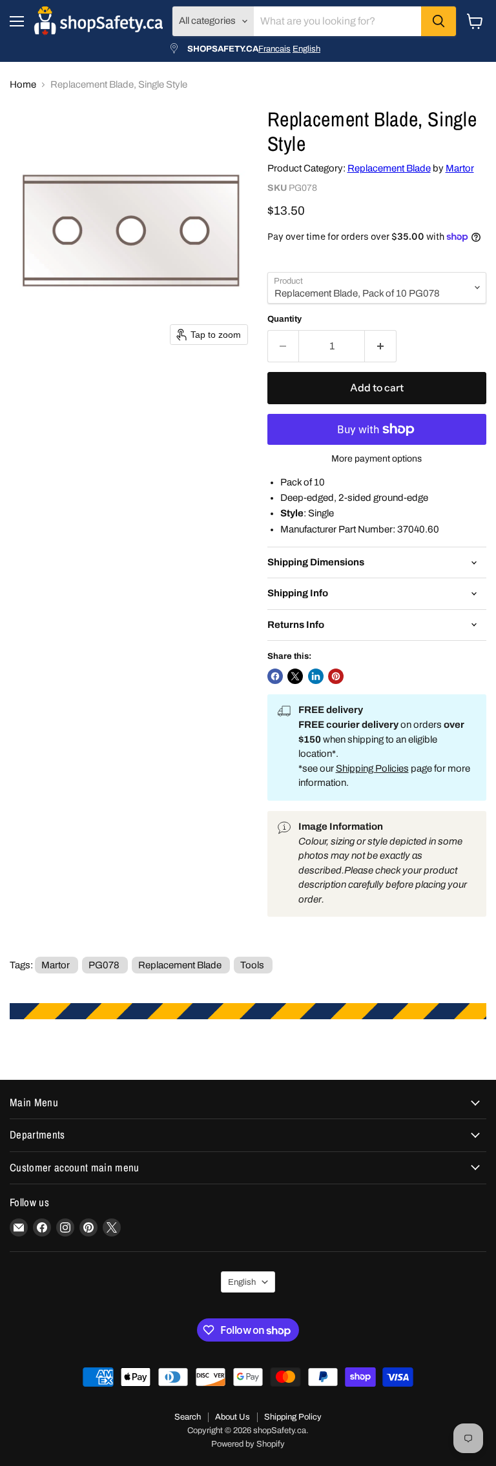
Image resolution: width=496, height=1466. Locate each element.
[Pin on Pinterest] (336, 676)
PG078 (103, 965)
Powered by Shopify (248, 1444)
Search (187, 1417)
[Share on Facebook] (275, 676)
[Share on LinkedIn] (316, 676)
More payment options (376, 459)
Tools (252, 965)
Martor (460, 168)
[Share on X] (295, 676)
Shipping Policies (372, 768)
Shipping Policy (293, 1417)
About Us (232, 1417)
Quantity (284, 319)
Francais (274, 49)
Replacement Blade (389, 168)
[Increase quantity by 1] (381, 346)
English (306, 49)
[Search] (438, 21)
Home (23, 84)
